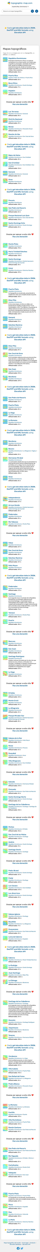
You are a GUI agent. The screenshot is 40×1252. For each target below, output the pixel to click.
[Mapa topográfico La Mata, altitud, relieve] (5, 1221)
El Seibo (11, 693)
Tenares (11, 1035)
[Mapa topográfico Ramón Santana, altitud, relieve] (5, 1129)
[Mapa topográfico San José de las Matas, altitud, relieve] (5, 836)
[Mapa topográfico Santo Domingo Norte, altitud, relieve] (5, 799)
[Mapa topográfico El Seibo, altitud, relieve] (5, 695)
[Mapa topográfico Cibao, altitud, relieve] (5, 545)
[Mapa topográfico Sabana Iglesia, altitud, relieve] (5, 916)
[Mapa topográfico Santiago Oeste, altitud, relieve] (5, 851)
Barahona (12, 377)
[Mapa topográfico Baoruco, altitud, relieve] (5, 643)
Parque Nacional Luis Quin (18, 216)
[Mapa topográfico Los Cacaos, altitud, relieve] (5, 887)
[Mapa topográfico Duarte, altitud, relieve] (5, 622)
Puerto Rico (13, 76)
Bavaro (11, 449)
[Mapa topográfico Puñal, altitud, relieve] (5, 880)
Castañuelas (13, 1165)
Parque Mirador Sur (16, 716)
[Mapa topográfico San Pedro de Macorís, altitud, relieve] (5, 210)
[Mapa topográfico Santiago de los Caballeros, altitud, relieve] (5, 807)
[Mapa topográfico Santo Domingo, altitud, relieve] (5, 261)
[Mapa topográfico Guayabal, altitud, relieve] (5, 755)
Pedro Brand (13, 871)
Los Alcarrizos (14, 893)
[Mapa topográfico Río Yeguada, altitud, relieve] (5, 1158)
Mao (10, 1212)
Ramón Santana (14, 1128)
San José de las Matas (17, 835)
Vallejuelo (12, 1173)
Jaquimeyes (13, 1028)
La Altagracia (27, 451)
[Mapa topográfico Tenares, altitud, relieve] (5, 1037)
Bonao (11, 127)
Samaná (25, 114)
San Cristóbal (27, 157)
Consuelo (12, 789)
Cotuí (10, 268)
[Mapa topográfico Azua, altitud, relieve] (5, 181)
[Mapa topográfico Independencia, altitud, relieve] (5, 499)
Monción (11, 1020)
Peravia (11, 200)
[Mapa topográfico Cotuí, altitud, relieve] (5, 270)
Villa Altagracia (14, 761)
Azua (10, 179)
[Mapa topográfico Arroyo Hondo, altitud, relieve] (5, 507)
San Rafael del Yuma (16, 1076)
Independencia (14, 498)
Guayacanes (13, 929)
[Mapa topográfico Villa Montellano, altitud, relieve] (5, 1122)
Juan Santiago (14, 973)
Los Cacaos (13, 886)
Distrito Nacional (15, 119)
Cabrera (11, 958)
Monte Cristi (13, 701)
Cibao (10, 543)
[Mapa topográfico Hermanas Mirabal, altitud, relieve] (5, 465)
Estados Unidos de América (16, 77)
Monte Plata (13, 244)
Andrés (11, 842)
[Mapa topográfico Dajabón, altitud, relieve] (5, 92)
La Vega (11, 413)
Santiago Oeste (14, 850)
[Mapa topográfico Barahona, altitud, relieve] (5, 378)
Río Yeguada (13, 1156)
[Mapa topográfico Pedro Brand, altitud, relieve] (5, 872)
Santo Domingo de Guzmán (16, 263)
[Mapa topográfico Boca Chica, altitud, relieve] (5, 85)
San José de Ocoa (28, 136)
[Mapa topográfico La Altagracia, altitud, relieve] (5, 710)
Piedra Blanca (13, 1084)
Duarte (11, 620)
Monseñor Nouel (27, 129)
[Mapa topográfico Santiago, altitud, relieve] (5, 601)
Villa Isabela (13, 1069)
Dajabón (11, 91)
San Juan (12, 369)
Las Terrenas (13, 112)
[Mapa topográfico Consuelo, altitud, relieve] (5, 791)
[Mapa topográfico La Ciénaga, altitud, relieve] (5, 982)
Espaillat (25, 1206)
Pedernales (12, 514)
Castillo (11, 1112)
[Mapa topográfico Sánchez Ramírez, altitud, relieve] (5, 327)
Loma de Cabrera (15, 937)
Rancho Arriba (14, 134)
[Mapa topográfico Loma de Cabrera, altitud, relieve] (5, 939)
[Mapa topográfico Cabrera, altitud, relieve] (5, 960)
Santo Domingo (27, 85)
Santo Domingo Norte (17, 797)
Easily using (21, 30)
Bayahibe (12, 922)
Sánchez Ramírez (28, 270)
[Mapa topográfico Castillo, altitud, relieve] (5, 1114)
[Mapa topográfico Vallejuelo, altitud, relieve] (5, 1174)
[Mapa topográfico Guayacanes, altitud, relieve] (5, 931)
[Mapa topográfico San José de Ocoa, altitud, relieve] (5, 359)
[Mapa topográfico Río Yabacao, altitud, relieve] (5, 524)
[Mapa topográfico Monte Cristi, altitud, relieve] (5, 702)
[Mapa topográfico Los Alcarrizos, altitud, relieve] (5, 895)
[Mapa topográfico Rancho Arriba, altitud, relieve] (5, 136)
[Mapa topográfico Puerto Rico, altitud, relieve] (5, 77)
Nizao (10, 746)
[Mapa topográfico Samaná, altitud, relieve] (5, 174)
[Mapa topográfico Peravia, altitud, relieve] (5, 202)
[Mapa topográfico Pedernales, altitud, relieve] (5, 516)
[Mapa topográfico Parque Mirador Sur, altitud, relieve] (5, 718)
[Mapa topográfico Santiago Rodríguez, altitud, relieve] (5, 662)
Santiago (12, 594)
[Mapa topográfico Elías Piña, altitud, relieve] (5, 307)
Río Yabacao (13, 522)
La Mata (11, 1220)
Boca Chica (12, 83)
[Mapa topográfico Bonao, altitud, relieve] (5, 128)
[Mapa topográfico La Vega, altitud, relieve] (5, 414)
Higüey (34, 451)
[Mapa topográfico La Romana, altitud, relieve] (5, 422)
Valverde (25, 1214)
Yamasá (11, 613)
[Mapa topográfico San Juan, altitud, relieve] (5, 371)
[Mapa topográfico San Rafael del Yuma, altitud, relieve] (5, 1078)
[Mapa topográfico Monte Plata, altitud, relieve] (5, 246)
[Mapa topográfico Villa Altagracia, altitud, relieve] (5, 763)
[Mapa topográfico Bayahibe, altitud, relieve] (5, 923)
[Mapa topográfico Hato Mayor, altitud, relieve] (5, 567)
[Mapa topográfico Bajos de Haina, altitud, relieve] (5, 157)
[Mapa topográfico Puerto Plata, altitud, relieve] (5, 292)
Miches (11, 827)
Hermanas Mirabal (15, 458)
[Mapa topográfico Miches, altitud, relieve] (5, 829)
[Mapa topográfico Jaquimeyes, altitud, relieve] (5, 1029)
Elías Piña (12, 300)
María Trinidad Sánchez (17, 252)
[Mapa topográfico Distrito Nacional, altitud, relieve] (5, 121)
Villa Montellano (14, 1120)
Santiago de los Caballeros (19, 804)
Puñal (10, 878)
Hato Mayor (13, 566)
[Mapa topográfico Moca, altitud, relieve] (5, 1206)
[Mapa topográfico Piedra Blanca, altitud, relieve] (5, 1086)
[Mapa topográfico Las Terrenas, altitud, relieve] (5, 113)
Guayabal (12, 753)
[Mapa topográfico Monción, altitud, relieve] (5, 1022)
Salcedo (11, 782)
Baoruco (11, 641)
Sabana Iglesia (14, 914)
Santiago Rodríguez (16, 656)
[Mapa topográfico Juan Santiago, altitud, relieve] (5, 975)
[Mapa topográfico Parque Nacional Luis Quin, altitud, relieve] (5, 217)
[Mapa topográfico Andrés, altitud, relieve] (5, 844)
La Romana (12, 420)
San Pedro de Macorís (17, 208)
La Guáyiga (12, 965)
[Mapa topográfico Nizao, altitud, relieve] (5, 747)
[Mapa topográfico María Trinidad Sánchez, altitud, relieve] (5, 253)
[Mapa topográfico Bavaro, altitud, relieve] (5, 451)
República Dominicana (17, 58)
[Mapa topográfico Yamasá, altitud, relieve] (5, 615)
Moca (10, 1205)
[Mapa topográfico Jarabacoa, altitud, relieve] (5, 1060)
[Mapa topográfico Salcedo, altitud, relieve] (5, 784)
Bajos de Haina (14, 155)
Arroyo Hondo (14, 505)
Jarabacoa (12, 1056)
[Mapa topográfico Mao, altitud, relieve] (5, 1214)
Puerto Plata (13, 289)
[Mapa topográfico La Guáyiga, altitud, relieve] (5, 967)
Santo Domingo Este (16, 223)
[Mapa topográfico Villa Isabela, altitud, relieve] (5, 1071)
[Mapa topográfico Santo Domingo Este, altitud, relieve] (5, 225)
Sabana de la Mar (15, 738)
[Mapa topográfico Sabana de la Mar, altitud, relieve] (5, 740)
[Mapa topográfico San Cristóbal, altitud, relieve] (5, 165)
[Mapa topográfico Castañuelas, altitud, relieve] (5, 1167)
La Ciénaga (12, 980)
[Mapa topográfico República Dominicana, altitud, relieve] (5, 65)
